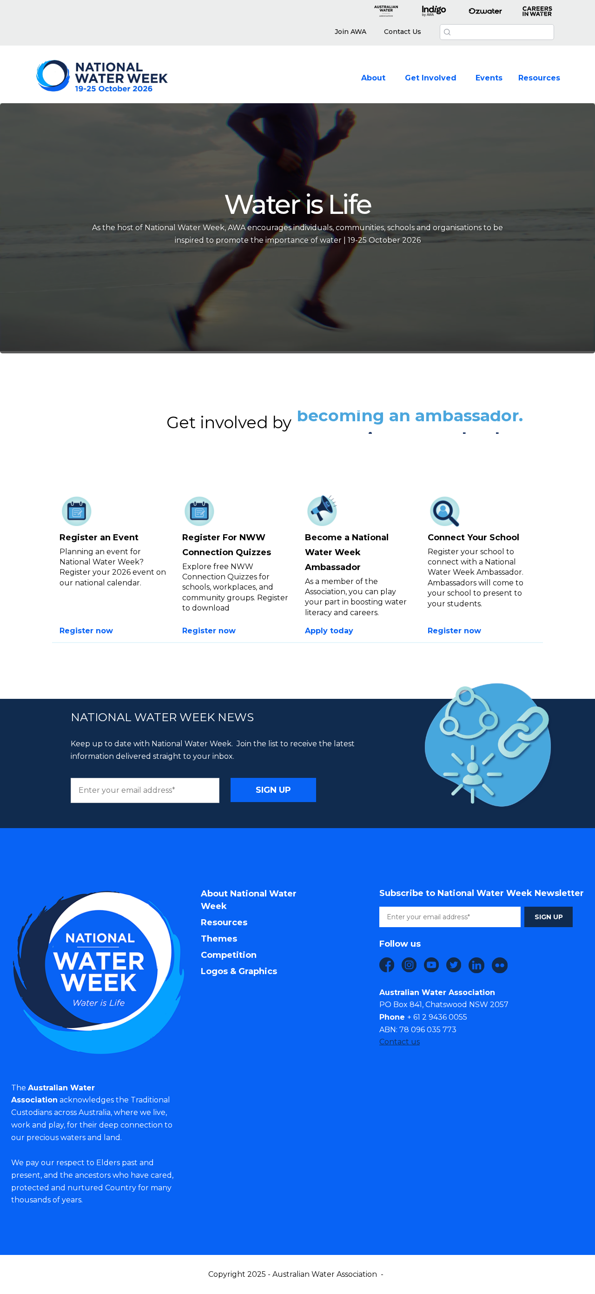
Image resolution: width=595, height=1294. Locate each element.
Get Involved (430, 77)
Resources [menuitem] (224, 922)
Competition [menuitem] (229, 955)
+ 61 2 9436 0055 (437, 1017)
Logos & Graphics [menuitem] (239, 971)
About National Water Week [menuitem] (249, 900)
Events (489, 77)
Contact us (399, 1041)
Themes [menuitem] (219, 939)
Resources (539, 77)
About (373, 77)
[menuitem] (350, 32)
